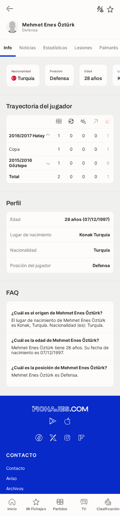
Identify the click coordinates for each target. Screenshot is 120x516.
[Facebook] (38, 437)
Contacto (15, 468)
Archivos (14, 488)
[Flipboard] (81, 437)
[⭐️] (110, 9)
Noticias (27, 47)
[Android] (53, 421)
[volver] (10, 9)
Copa (14, 149)
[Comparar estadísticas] (100, 9)
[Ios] (67, 421)
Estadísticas (55, 47)
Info (8, 47)
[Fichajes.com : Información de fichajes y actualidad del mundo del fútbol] (60, 409)
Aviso (11, 478)
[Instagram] (67, 437)
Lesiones (83, 47)
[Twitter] (53, 437)
